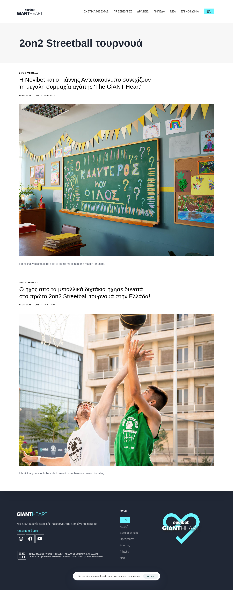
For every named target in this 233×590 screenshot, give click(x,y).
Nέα (122, 558)
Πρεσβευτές (127, 539)
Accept (151, 576)
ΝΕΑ (173, 11)
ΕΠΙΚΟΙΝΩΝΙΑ (190, 11)
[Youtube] (39, 538)
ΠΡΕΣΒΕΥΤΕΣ (123, 11)
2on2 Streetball (28, 73)
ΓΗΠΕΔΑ (159, 11)
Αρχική (124, 526)
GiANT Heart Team (29, 95)
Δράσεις (125, 545)
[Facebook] (30, 538)
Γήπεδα (124, 551)
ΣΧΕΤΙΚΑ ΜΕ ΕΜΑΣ (96, 11)
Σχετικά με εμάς (129, 532)
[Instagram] (21, 538)
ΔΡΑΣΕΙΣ (143, 11)
